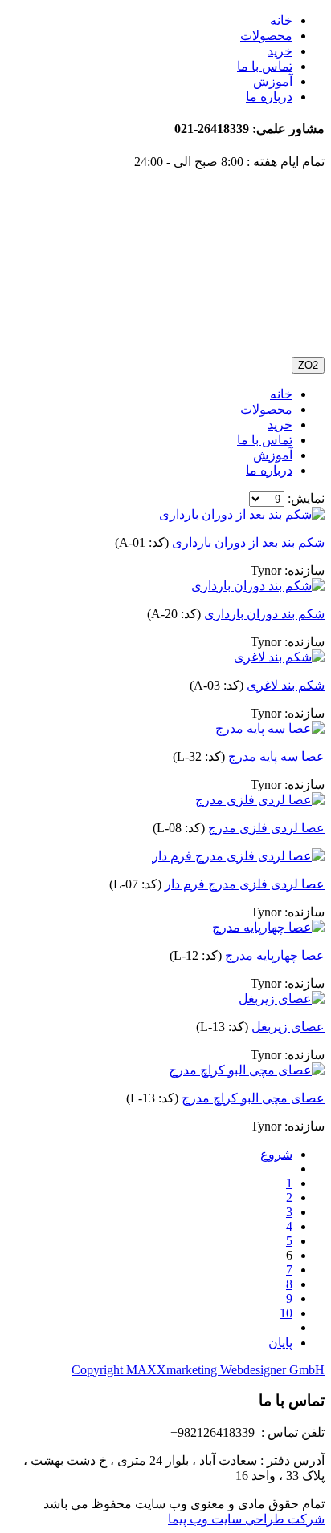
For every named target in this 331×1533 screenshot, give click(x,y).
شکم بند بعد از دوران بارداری (248, 542)
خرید (280, 51)
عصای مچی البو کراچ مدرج (253, 1098)
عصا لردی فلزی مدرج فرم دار (245, 884)
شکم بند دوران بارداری (264, 614)
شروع (276, 1154)
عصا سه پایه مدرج (276, 756)
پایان (280, 1342)
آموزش (272, 81)
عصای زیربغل (288, 1026)
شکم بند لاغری (286, 685)
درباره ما (269, 96)
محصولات (266, 35)
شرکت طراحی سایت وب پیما (246, 1519)
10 (286, 1313)
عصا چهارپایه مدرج (275, 955)
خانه (281, 20)
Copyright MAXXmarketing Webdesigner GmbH (198, 1370)
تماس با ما (264, 66)
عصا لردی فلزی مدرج (266, 828)
